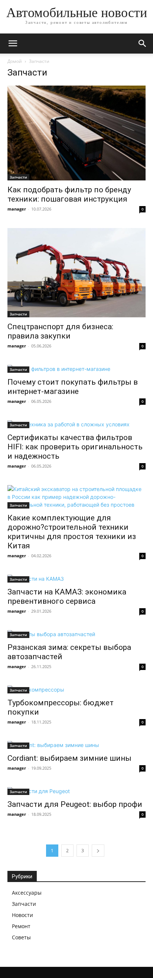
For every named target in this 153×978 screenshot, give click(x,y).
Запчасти (18, 177)
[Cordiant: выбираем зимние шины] (76, 745)
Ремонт (21, 926)
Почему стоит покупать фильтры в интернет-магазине (72, 387)
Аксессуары (27, 892)
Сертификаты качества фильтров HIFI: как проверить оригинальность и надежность (75, 447)
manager (16, 209)
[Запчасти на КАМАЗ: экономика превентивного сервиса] (76, 579)
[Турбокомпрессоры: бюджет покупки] (76, 689)
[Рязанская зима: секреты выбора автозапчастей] (76, 634)
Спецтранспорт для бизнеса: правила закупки (60, 331)
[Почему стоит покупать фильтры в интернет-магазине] (76, 369)
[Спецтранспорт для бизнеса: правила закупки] (76, 272)
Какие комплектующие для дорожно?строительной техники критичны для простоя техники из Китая (71, 531)
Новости (22, 914)
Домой (14, 61)
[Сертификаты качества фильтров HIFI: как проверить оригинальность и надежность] (76, 424)
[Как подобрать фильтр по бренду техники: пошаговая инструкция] (76, 133)
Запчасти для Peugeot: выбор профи (74, 804)
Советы (21, 937)
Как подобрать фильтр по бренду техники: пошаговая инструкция (69, 194)
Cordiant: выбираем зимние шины (69, 758)
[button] (13, 43)
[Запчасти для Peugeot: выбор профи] (76, 791)
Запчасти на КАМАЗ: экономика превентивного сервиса (66, 596)
